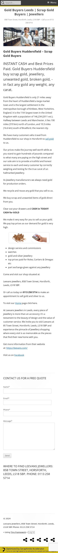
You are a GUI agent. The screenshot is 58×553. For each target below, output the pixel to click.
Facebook (19, 355)
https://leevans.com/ (16, 348)
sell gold (49, 138)
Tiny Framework (18, 532)
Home (18, 303)
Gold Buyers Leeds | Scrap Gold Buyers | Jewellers (29, 12)
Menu (53, 2)
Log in (31, 532)
